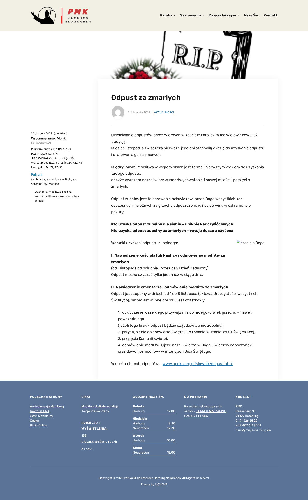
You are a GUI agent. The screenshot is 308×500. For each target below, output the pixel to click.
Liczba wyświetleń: (99, 442)
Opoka (34, 421)
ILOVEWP (161, 484)
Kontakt (271, 15)
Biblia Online (38, 425)
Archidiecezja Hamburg (47, 406)
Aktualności (164, 112)
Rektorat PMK (39, 411)
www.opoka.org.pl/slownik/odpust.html (198, 363)
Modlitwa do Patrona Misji (99, 406)
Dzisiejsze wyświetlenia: (94, 426)
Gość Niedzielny (41, 416)
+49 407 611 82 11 (248, 425)
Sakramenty (190, 15)
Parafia (166, 15)
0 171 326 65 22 (246, 421)
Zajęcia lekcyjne (222, 15)
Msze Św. (251, 15)
